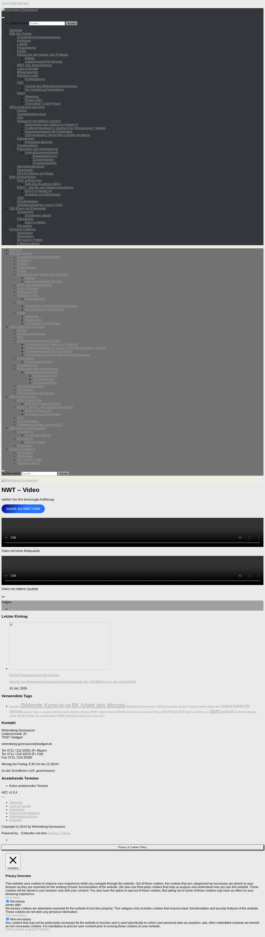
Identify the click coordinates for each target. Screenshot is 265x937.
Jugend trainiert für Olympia (44, 61)
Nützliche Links (27, 75)
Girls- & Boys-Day (29, 180)
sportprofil (227, 711)
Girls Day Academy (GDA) (43, 184)
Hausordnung (26, 47)
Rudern (188, 712)
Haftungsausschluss (23, 816)
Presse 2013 (160, 711)
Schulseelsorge (43, 159)
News (21, 93)
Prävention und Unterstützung (37, 149)
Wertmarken (25, 236)
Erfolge (30, 58)
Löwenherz (74, 712)
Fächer (22, 110)
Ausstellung (14, 706)
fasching (183, 706)
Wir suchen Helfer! (29, 240)
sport (215, 711)
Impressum (16, 809)
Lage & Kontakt (27, 68)
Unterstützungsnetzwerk (41, 152)
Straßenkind (240, 712)
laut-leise (57, 711)
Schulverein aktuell (38, 215)
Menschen (86, 712)
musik (121, 711)
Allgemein (32, 96)
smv (207, 712)
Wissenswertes (27, 72)
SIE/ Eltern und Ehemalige (27, 208)
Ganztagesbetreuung (31, 114)
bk (68, 705)
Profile (21, 51)
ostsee (137, 712)
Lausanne (46, 712)
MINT (94, 711)
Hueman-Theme (59, 833)
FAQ (20, 82)
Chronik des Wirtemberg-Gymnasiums (51, 86)
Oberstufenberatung (30, 166)
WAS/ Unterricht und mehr (27, 107)
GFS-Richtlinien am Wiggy (35, 173)
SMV (20, 198)
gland (217, 706)
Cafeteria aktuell (28, 243)
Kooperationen (35, 79)
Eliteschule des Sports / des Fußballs (42, 54)
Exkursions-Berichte (39, 142)
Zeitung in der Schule (88, 715)
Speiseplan (25, 233)
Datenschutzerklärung (24, 813)
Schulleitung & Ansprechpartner (39, 37)
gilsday (211, 706)
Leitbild (22, 44)
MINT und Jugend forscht (34, 65)
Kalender (15, 820)
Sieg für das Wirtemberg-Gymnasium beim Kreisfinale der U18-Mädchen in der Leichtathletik (72, 681)
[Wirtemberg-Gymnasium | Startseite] (20, 9)
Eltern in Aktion (35, 222)
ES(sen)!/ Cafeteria (22, 229)
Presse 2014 (176, 711)
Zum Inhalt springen (15, 3)
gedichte (203, 706)
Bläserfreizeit (133, 706)
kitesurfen (27, 712)
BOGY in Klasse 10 (38, 191)
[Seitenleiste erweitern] (3, 596)
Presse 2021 (33, 100)
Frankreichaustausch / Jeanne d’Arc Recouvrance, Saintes (65, 128)
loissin (66, 712)
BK (62, 705)
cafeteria (160, 706)
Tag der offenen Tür (28, 715)
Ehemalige (24, 226)
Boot (144, 706)
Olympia (129, 712)
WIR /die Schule (20, 33)
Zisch (101, 715)
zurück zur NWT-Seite (23, 509)
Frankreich (193, 706)
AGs (20, 117)
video (61, 715)
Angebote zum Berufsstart (42, 194)
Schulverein (25, 212)
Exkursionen (25, 138)
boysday (151, 706)
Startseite (15, 30)
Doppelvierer (172, 706)
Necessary (17, 901)
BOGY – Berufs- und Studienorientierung (45, 187)
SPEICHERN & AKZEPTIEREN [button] (27, 929)
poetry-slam (146, 712)
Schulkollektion (27, 201)
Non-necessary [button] (15, 915)
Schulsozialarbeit (44, 163)
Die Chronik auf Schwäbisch (44, 89)
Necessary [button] (12, 897)
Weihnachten (71, 715)
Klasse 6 (37, 712)
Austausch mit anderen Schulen (39, 121)
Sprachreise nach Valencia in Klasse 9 (51, 124)
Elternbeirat (25, 219)
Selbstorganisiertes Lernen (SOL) (40, 205)
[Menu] (3, 17)
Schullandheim (27, 145)
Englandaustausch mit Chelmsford (48, 131)
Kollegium (24, 40)
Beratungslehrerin (45, 156)
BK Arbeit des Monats (99, 705)
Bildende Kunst (39, 705)
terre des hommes (48, 715)
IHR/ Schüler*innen (22, 177)
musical (111, 711)
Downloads (25, 170)
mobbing (102, 712)
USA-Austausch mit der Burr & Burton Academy (57, 135)
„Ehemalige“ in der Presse (43, 103)
